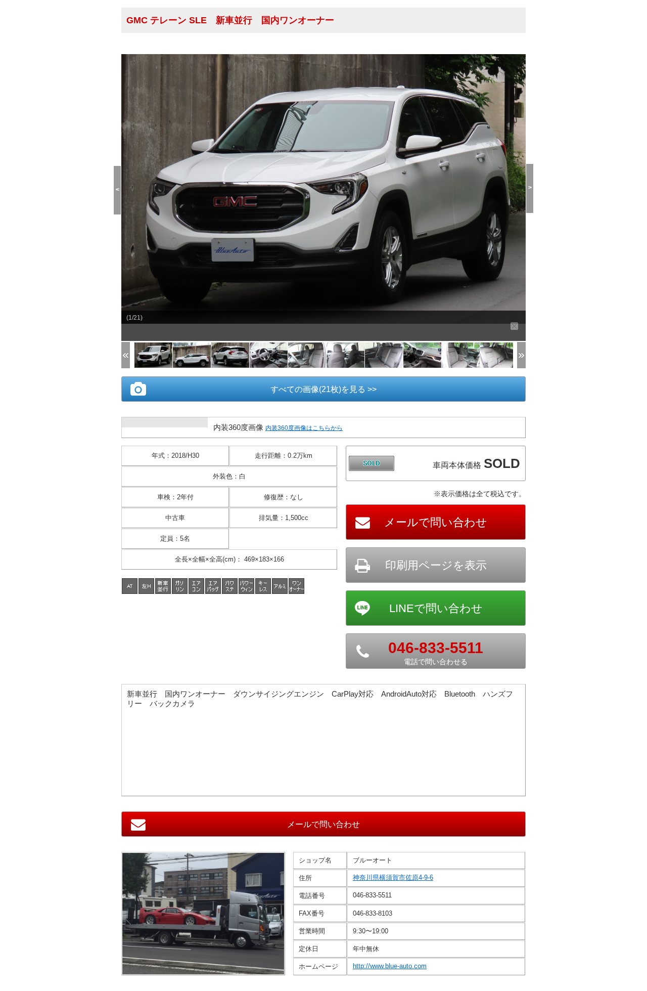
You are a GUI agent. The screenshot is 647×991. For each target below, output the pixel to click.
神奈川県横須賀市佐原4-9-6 (393, 877)
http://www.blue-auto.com (390, 966)
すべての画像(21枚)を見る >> (323, 389)
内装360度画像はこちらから (304, 428)
